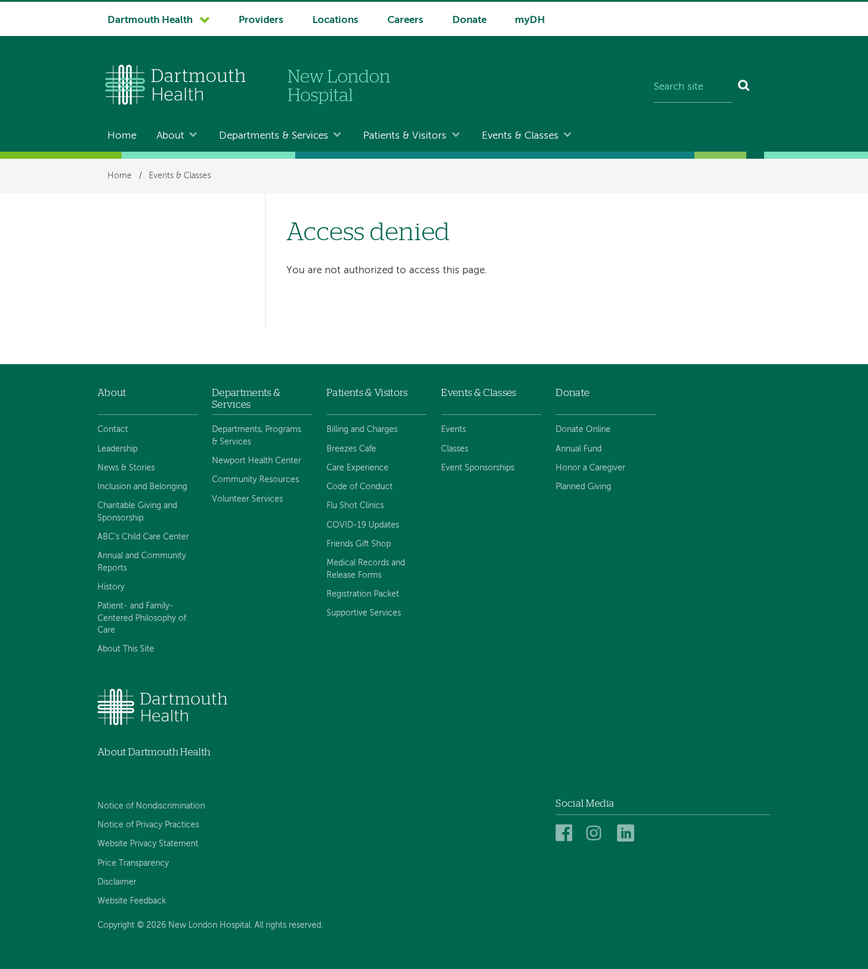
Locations (335, 20)
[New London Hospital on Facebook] (566, 834)
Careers (405, 20)
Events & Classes (520, 136)
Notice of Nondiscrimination (151, 806)
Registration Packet (363, 594)
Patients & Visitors (404, 136)
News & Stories (126, 468)
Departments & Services (273, 136)
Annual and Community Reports (141, 562)
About (170, 136)
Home (121, 136)
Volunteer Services (247, 499)
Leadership (117, 449)
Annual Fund (579, 449)
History (111, 587)
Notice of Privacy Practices (148, 825)
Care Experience (358, 468)
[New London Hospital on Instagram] (596, 834)
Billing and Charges (362, 429)
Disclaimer (116, 882)
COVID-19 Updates (363, 525)
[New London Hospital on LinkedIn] (627, 834)
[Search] (744, 87)
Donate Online (583, 429)
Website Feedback (131, 901)
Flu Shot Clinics (355, 506)
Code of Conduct (360, 487)
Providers (261, 20)
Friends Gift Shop (359, 544)
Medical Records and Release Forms (366, 569)
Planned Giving (583, 487)
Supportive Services (364, 613)
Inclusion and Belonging (142, 487)
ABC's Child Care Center (143, 537)
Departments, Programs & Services (256, 435)
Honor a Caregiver (590, 468)
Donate (469, 20)
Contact (112, 429)
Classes (454, 449)
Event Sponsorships (477, 468)
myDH (530, 20)
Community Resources (255, 480)
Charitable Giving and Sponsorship (137, 512)
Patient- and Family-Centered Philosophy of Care (141, 618)
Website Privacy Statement (147, 844)
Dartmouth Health (149, 20)
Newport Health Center (256, 461)
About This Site (125, 649)
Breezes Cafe (351, 449)
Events (453, 429)
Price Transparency (133, 863)
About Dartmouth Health (153, 752)
